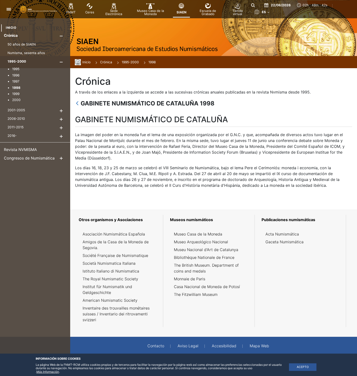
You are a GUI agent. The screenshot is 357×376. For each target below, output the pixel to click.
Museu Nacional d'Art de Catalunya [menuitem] (206, 249)
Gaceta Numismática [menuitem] (284, 241)
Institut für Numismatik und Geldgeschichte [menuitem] (107, 289)
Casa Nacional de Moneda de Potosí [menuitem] (207, 286)
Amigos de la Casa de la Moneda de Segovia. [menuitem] (116, 244)
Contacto (155, 345)
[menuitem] (11, 28)
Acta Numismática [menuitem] (282, 234)
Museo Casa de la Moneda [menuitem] (198, 234)
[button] (61, 35)
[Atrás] (77, 103)
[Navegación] (9, 9)
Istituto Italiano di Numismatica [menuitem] (111, 271)
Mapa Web (259, 345)
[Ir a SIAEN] (39, 9)
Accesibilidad (224, 345)
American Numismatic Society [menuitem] (110, 300)
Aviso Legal (188, 345)
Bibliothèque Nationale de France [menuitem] (204, 257)
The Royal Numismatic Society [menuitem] (110, 278)
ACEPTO (303, 367)
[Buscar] (253, 5)
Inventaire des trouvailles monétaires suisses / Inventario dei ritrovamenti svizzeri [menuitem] (116, 314)
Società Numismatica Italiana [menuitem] (109, 263)
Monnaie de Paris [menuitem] (189, 278)
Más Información (47, 372)
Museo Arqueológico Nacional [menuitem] (201, 241)
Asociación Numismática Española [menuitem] (114, 234)
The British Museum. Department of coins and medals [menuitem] (206, 268)
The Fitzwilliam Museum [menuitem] (196, 294)
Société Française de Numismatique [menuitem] (115, 255)
